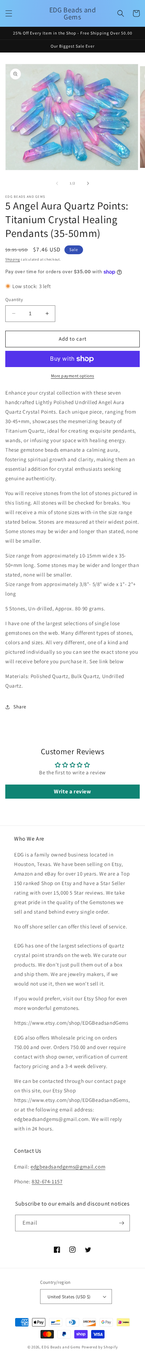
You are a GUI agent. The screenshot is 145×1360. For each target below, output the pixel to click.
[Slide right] (88, 183)
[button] (9, 13)
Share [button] (19, 706)
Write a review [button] (72, 791)
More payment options (72, 375)
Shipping (12, 259)
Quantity (14, 300)
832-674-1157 (47, 1181)
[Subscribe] (122, 1223)
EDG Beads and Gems (61, 1346)
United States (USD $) (69, 1297)
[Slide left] (57, 183)
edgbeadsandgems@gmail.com (68, 1166)
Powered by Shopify (100, 1346)
